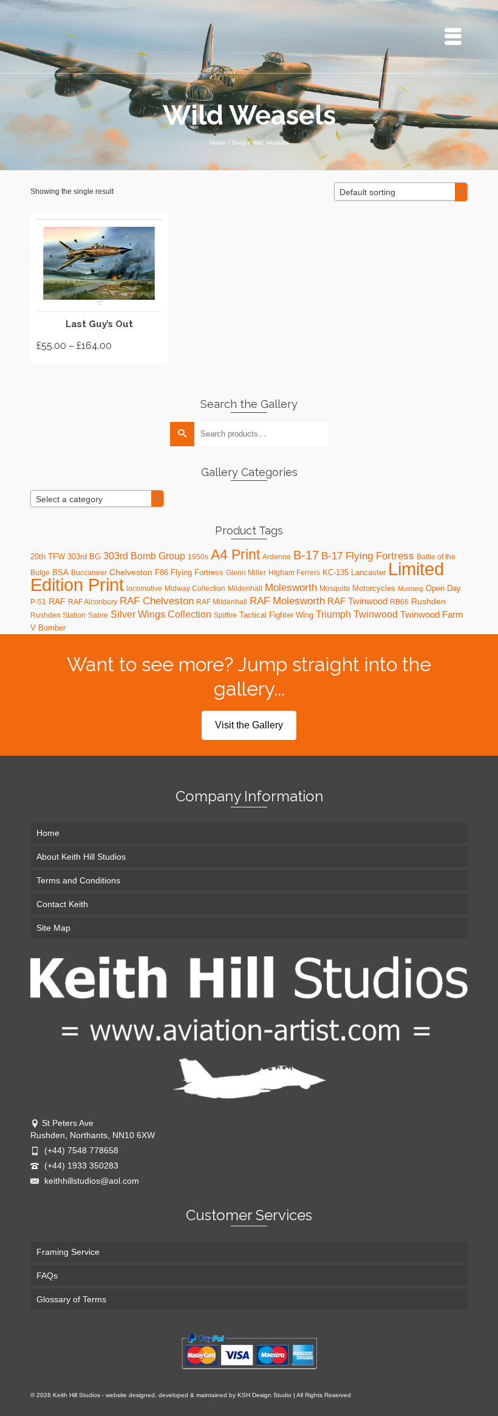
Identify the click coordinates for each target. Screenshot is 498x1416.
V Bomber (48, 627)
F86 (161, 572)
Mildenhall (245, 588)
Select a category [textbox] (69, 499)
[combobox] (401, 191)
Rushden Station (58, 615)
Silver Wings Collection (161, 614)
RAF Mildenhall (221, 602)
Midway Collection (195, 588)
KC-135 (335, 572)
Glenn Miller (246, 572)
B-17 (306, 555)
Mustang (410, 588)
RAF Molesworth (287, 601)
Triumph (333, 614)
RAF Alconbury (92, 602)
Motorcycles (373, 588)
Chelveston (130, 572)
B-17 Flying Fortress (367, 556)
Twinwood (375, 614)
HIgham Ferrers (294, 572)
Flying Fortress (197, 572)
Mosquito (334, 588)
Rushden (428, 601)
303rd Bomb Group (144, 556)
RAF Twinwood (357, 601)
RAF (57, 601)
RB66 (399, 602)
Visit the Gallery (249, 725)
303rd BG (84, 556)
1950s (198, 557)
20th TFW (47, 556)
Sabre (98, 615)
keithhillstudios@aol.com (90, 1181)
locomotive (144, 588)
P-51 (38, 602)
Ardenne (276, 557)
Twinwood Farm (431, 614)
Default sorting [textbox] (367, 192)
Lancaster (368, 572)
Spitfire (225, 615)
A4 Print (235, 554)
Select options (99, 287)
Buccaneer (89, 572)
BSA (60, 572)
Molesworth (291, 587)
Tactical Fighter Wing (276, 615)
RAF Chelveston (157, 601)
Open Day (443, 588)
